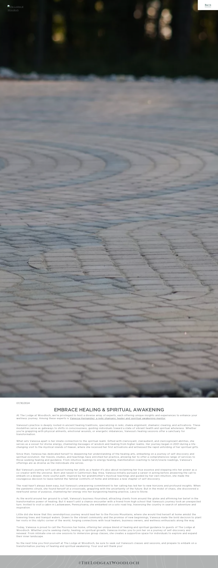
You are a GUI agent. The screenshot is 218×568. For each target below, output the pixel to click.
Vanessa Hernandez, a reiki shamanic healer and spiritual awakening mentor (118, 418)
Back (208, 5)
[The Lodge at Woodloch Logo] (21, 8)
